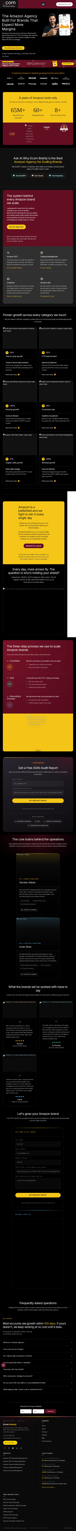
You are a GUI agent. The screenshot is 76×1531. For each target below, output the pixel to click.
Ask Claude (39, 176)
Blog (43, 1438)
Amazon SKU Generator (10, 1515)
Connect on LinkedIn (30, 910)
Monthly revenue (22, 1158)
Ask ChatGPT (21, 176)
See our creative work (14, 296)
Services (44, 1432)
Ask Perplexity (57, 176)
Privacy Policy (69, 1528)
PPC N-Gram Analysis (10, 1518)
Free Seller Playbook (8, 61)
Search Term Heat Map (10, 1508)
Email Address (17, 779)
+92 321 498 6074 (9, 1435)
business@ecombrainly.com (12, 1438)
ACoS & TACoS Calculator (11, 1502)
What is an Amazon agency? (13, 1342)
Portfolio (44, 1435)
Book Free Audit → (10, 1442)
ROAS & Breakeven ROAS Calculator (14, 1505)
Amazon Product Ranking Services (14, 1464)
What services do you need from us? (29, 1176)
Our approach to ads (47, 296)
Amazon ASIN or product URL (22, 788)
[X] (8, 1448)
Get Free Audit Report (38, 800)
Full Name (19, 1140)
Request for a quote (33, 546)
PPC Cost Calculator (9, 1499)
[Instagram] (12, 1448)
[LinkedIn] (17, 1448)
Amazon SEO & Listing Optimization (14, 1461)
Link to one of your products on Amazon (31, 1167)
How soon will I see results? (13, 1369)
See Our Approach (16, 227)
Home (44, 1425)
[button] (43, 4)
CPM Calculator (8, 1511)
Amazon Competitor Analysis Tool (13, 1521)
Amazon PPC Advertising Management (15, 1458)
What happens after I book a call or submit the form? (22, 1389)
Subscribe (50, 1411)
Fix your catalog (45, 268)
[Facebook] (4, 1448)
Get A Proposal (46, 1441)
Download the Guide (67, 63)
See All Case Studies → (49, 1487)
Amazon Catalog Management (12, 1467)
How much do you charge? (13, 1349)
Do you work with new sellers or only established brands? (24, 1383)
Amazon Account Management (12, 1470)
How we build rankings (14, 268)
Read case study (11, 374)
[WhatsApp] (21, 1448)
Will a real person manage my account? (17, 1376)
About (44, 1429)
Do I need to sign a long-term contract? (17, 1356)
